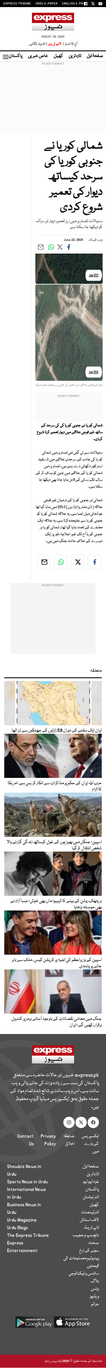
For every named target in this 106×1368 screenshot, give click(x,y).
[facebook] (94, 562)
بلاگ (95, 1281)
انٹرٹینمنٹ (90, 1212)
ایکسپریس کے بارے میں (90, 1144)
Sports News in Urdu (27, 1181)
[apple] (72, 1324)
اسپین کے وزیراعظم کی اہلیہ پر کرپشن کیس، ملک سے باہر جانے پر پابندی (57, 963)
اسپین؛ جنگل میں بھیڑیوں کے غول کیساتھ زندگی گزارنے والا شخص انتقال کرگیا (54, 845)
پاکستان (15, 56)
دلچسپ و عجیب (86, 1235)
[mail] (43, 562)
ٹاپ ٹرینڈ (91, 1227)
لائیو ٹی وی (54, 44)
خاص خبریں (38, 56)
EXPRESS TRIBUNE (17, 3)
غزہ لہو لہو (91, 1181)
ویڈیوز (94, 1296)
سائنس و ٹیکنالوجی (83, 1273)
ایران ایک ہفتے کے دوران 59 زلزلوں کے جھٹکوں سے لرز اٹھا (57, 730)
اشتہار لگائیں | (38, 44)
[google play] (34, 1324)
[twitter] (77, 562)
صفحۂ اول (95, 56)
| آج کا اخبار (69, 44)
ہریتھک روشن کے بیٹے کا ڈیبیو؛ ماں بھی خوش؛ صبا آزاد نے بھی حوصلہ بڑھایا (56, 904)
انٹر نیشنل (91, 1197)
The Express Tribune (28, 1235)
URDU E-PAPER (47, 3)
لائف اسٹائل (89, 1220)
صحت (93, 1243)
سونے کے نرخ (89, 1250)
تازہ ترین (75, 56)
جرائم (95, 1304)
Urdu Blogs (17, 1227)
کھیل (58, 56)
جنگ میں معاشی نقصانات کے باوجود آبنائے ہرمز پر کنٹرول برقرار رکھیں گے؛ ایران (56, 1022)
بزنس (95, 1289)
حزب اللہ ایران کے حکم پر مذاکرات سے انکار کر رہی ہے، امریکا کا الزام (55, 786)
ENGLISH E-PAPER (75, 3)
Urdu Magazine (22, 1220)
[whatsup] (60, 562)
